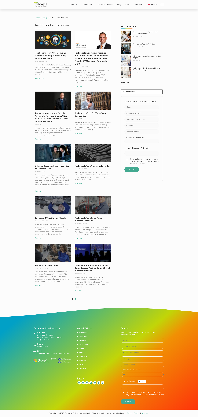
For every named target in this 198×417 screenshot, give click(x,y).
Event (127, 5)
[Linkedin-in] (79, 383)
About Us (73, 5)
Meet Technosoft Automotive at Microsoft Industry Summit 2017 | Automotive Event (50, 56)
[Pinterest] (95, 383)
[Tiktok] (102, 383)
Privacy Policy (133, 413)
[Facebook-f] (87, 383)
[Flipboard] (91, 383)
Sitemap (145, 413)
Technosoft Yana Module (46, 265)
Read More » (39, 78)
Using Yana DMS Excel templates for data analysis (147, 57)
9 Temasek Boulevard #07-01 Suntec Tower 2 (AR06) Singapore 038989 (49, 337)
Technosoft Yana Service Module (50, 218)
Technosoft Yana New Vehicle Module (93, 166)
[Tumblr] (99, 383)
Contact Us (138, 5)
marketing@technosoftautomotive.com (53, 353)
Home (37, 18)
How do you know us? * (135, 137)
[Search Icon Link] (162, 4)
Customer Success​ (105, 5)
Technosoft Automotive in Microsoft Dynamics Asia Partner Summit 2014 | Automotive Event (92, 268)
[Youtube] (83, 383)
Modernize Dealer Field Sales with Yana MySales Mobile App (146, 69)
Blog (119, 5)
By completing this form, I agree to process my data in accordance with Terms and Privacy (144, 161)
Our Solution (87, 5)
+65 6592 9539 (42, 347)
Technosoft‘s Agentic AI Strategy (144, 44)
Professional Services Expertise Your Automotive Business (145, 32)
